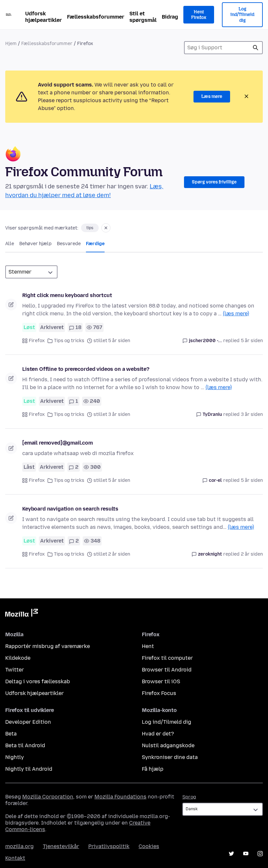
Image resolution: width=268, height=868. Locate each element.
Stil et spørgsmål (143, 16)
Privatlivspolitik (108, 846)
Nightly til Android (28, 769)
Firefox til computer (167, 658)
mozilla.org (19, 846)
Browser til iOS (161, 681)
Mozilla (21, 614)
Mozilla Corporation (47, 797)
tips (89, 228)
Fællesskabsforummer (95, 17)
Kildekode (17, 658)
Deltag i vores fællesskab (37, 681)
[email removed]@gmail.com (57, 443)
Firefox (37, 340)
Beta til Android (25, 745)
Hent (148, 646)
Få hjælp (152, 769)
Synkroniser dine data (170, 757)
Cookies (149, 846)
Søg (255, 47)
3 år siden (252, 414)
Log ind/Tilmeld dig (242, 14)
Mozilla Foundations (120, 797)
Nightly (14, 757)
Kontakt (15, 858)
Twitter (14, 670)
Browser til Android (167, 670)
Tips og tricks (69, 340)
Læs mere (211, 96)
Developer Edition (28, 722)
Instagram (260, 853)
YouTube (245, 853)
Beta (11, 734)
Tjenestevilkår (61, 846)
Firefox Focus (159, 693)
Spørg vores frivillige (214, 182)
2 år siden (252, 554)
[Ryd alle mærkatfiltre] (105, 227)
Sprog (189, 797)
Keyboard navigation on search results (70, 509)
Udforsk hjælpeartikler (43, 16)
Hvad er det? (158, 734)
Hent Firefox (198, 15)
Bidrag (170, 17)
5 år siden (252, 340)
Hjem (11, 43)
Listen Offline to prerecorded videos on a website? (85, 369)
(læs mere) (236, 313)
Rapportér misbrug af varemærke (47, 646)
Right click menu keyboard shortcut (67, 295)
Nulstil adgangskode (168, 745)
